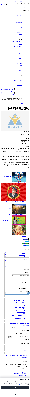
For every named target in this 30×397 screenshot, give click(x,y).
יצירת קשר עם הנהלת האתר (20, 373)
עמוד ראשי (19, 15)
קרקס (20, 82)
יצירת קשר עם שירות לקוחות (7, 89)
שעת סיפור (19, 85)
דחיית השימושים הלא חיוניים (15, 391)
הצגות (20, 51)
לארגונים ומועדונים (9, 88)
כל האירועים (19, 32)
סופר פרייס (19, 17)
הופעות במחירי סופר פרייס (22, 333)
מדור (25, 13)
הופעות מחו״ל (18, 25)
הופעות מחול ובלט (17, 56)
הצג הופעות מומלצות (7, 169)
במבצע (24, 282)
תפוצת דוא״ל (26, 325)
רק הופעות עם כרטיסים (20, 288)
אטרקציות (19, 63)
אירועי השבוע (19, 27)
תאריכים (27, 272)
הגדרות (15, 394)
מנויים (20, 34)
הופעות (20, 44)
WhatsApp (25, 243)
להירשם (27, 339)
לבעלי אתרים (23, 377)
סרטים (20, 65)
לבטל (27, 340)
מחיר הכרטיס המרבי (24, 291)
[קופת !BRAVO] (28, 6)
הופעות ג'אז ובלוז (18, 46)
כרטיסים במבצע (18, 22)
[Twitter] (24, 7)
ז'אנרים (24, 36)
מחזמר (20, 58)
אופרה (20, 53)
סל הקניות (3, 4)
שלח (10, 336)
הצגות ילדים (19, 77)
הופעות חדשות (18, 30)
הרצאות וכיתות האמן (17, 73)
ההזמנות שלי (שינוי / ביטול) (7, 93)
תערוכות (20, 70)
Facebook (25, 239)
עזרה (12, 91)
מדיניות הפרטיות (21, 384)
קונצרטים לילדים (18, 80)
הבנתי (15, 387)
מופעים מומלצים (18, 20)
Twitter (26, 241)
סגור (23, 170)
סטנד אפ (20, 68)
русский (12, 94)
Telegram (25, 245)
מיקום (28, 266)
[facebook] (24, 6)
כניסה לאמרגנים (22, 375)
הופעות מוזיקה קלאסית (17, 41)
